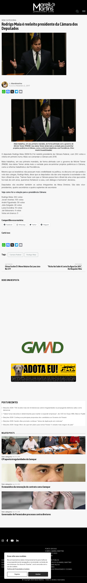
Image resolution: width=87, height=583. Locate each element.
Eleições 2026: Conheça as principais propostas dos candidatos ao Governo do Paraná (34, 417)
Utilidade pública (52, 560)
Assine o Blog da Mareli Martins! (58, 562)
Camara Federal (15, 255)
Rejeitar (17, 574)
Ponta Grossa (51, 549)
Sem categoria (9, 20)
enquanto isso (51, 553)
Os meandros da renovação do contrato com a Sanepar (26, 487)
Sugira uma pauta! (52, 565)
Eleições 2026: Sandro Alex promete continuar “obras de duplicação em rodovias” (33, 421)
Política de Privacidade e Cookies (18, 569)
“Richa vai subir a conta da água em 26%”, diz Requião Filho (65, 267)
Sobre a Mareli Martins (54, 551)
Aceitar (38, 574)
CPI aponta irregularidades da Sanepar (19, 459)
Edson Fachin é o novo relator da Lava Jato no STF (22, 267)
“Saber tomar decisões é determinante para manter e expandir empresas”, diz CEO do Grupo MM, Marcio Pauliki (44, 414)
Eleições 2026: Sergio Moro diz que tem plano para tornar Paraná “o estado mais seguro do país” (38, 425)
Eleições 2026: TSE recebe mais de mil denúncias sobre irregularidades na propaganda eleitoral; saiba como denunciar (42, 409)
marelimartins (16, 83)
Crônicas (49, 555)
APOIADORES (49, 567)
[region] (27, 566)
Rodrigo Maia (31, 255)
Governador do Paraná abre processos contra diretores (26, 514)
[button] (83, 11)
